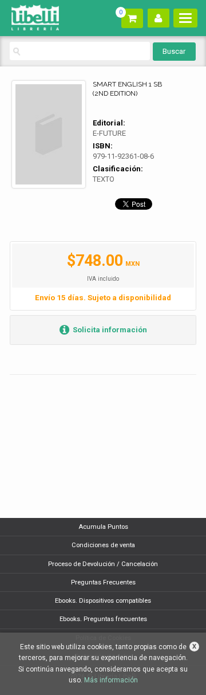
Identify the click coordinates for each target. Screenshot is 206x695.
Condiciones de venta (103, 545)
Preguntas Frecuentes (103, 582)
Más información (111, 680)
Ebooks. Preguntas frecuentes (103, 619)
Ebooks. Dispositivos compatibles (103, 600)
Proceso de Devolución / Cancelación (103, 564)
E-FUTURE (109, 133)
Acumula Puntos (103, 527)
